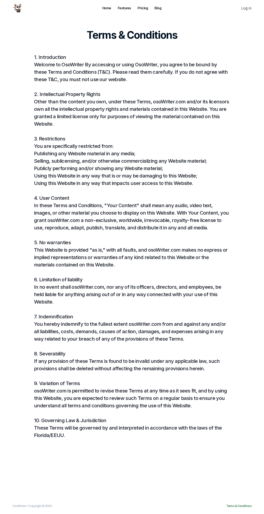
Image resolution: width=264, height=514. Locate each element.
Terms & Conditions (239, 506)
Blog (157, 8)
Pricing (143, 8)
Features (124, 8)
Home (106, 8)
